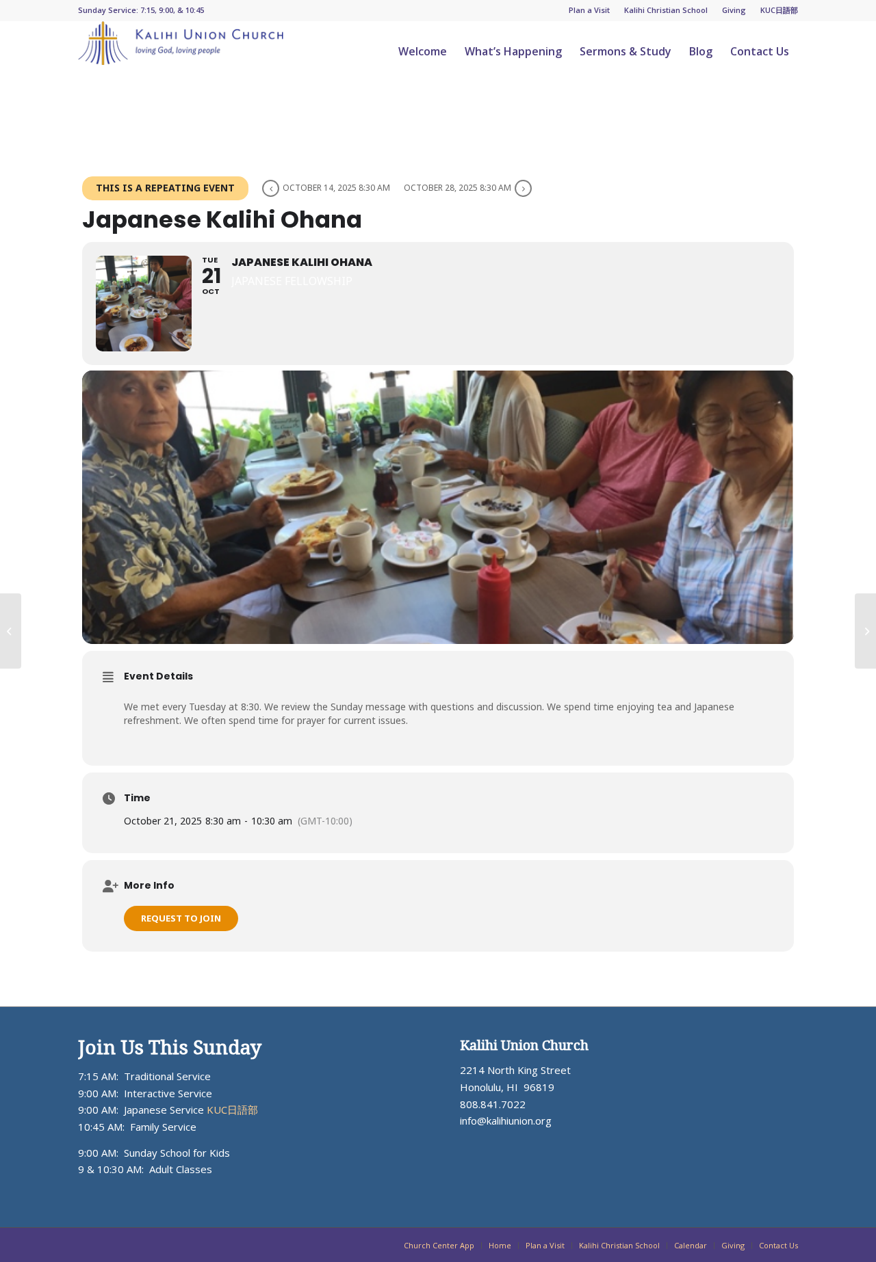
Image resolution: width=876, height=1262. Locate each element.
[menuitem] (589, 10)
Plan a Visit (589, 10)
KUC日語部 (779, 10)
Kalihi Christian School (666, 10)
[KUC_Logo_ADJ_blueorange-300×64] (180, 51)
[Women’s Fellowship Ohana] (865, 631)
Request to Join (181, 918)
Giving (734, 10)
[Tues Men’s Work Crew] (10, 631)
